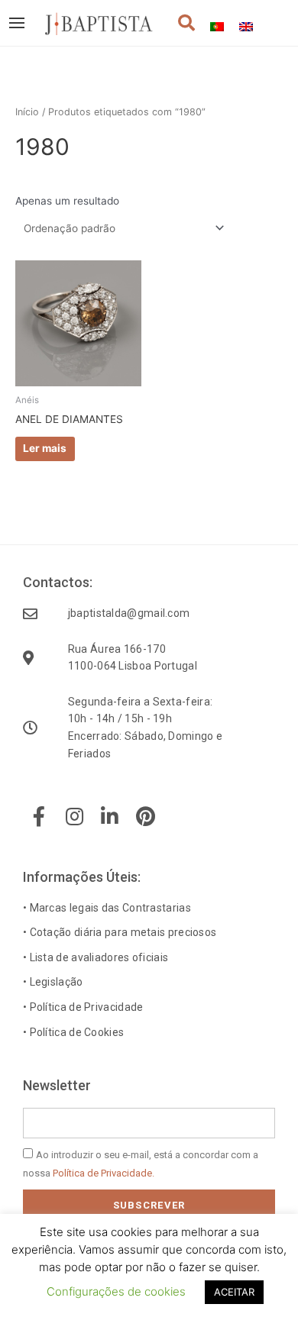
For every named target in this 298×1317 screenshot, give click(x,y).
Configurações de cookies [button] (116, 1291)
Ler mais (44, 448)
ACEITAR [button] (234, 1292)
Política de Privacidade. (103, 1173)
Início (27, 112)
